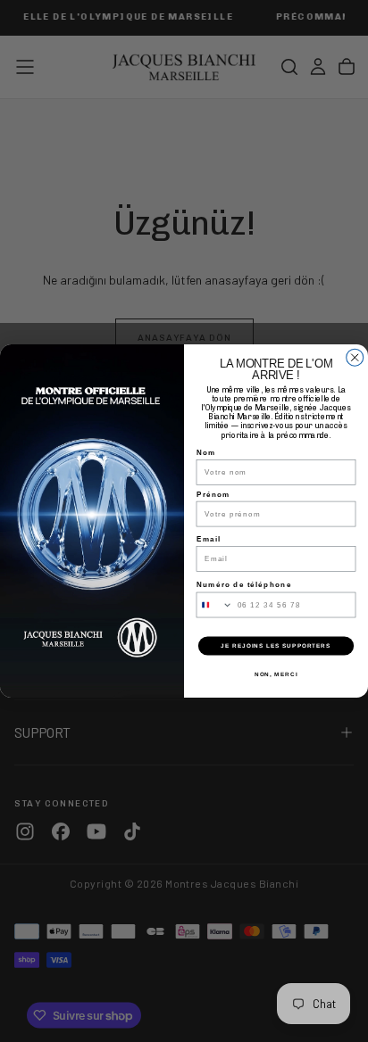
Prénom (213, 494)
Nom (206, 453)
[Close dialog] (355, 357)
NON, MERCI (276, 674)
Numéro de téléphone (244, 585)
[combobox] (214, 604)
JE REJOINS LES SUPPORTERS (275, 645)
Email (209, 538)
